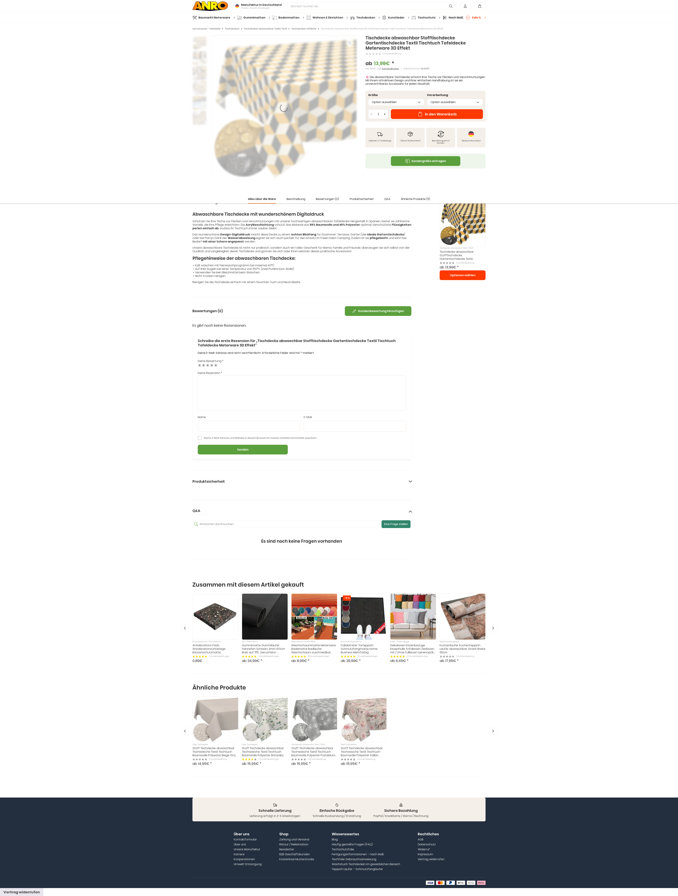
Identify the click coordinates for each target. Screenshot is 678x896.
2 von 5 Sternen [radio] (204, 365)
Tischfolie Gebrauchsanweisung (354, 859)
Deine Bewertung (210, 361)
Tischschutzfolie (343, 849)
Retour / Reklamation (293, 844)
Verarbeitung (437, 95)
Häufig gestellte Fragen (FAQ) (352, 844)
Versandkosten (390, 68)
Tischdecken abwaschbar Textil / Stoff (265, 28)
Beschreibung (296, 199)
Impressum (425, 854)
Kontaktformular (245, 839)
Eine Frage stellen (396, 524)
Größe (373, 95)
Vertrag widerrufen (431, 859)
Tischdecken (232, 28)
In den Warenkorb (441, 114)
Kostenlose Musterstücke (296, 859)
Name (202, 417)
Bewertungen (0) (327, 199)
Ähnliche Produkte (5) (415, 199)
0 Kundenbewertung (392, 54)
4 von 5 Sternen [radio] (212, 365)
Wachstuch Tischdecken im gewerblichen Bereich (366, 864)
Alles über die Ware (262, 199)
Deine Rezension (210, 373)
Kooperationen (244, 859)
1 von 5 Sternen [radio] (199, 365)
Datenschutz (427, 844)
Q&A (387, 199)
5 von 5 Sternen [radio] (216, 365)
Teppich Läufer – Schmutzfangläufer (357, 869)
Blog (335, 839)
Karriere (239, 854)
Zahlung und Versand (294, 839)
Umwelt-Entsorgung (248, 864)
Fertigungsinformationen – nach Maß (358, 854)
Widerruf (424, 849)
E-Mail (308, 417)
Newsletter (286, 849)
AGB (420, 839)
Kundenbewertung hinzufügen (381, 311)
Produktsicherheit (362, 199)
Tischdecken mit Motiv (303, 28)
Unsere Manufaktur (247, 849)
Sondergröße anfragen (428, 161)
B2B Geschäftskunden (294, 854)
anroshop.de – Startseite (206, 28)
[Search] (451, 6)
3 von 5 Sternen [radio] (208, 365)
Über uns (240, 844)
